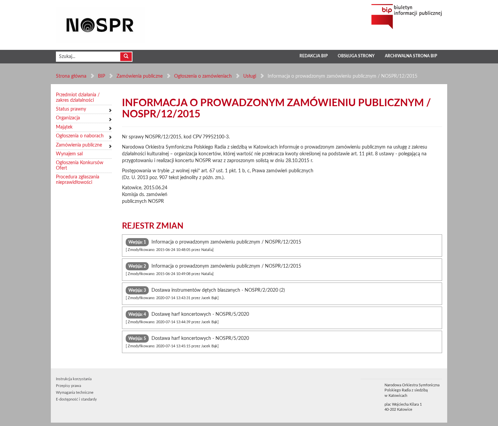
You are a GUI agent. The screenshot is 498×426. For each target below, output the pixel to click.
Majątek (64, 127)
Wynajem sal (69, 154)
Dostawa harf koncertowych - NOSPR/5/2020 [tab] (187, 342)
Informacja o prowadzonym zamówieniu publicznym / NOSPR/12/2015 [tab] (213, 246)
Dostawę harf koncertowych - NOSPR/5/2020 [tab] (187, 318)
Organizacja (68, 118)
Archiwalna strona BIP (411, 56)
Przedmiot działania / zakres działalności (78, 97)
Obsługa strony (356, 56)
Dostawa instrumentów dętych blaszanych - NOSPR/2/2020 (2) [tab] (205, 294)
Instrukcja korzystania (73, 379)
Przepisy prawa (68, 386)
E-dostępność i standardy (76, 399)
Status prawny (71, 109)
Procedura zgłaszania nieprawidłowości (77, 180)
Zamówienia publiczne (140, 76)
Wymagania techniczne (75, 392)
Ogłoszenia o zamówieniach (203, 76)
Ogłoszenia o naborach (80, 136)
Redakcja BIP (313, 56)
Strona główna (71, 76)
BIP (101, 76)
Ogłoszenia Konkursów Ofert (79, 165)
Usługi (249, 76)
